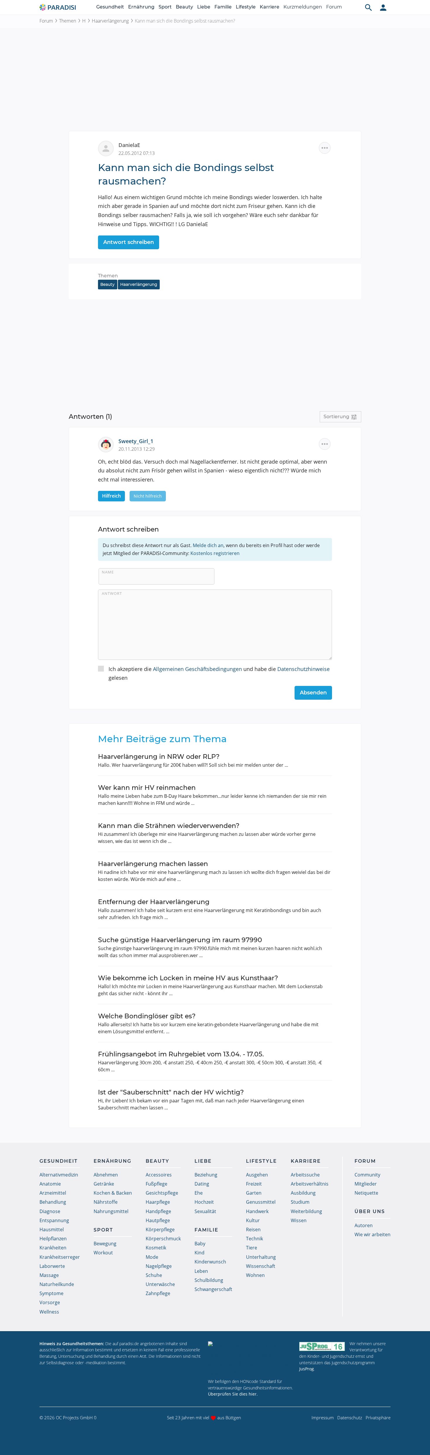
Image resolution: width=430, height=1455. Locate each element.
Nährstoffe (106, 1202)
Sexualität (205, 1211)
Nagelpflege (159, 1266)
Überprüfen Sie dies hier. (233, 1394)
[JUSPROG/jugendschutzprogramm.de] (322, 1346)
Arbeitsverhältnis (309, 1184)
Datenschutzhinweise (303, 668)
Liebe (203, 7)
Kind (199, 1252)
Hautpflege (158, 1220)
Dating (202, 1184)
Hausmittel (51, 1229)
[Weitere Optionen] (324, 148)
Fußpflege (156, 1184)
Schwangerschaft (213, 1289)
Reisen (253, 1229)
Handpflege (158, 1211)
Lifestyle (246, 7)
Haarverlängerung (110, 21)
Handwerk (257, 1211)
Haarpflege (158, 1202)
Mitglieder (366, 1184)
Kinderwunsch (210, 1261)
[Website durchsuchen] (368, 7)
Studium (300, 1202)
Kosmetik (156, 1247)
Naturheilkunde (56, 1284)
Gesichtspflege (162, 1193)
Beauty (184, 7)
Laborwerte (52, 1266)
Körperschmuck (163, 1238)
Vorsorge (49, 1302)
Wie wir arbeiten (373, 1234)
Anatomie (50, 1184)
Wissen (299, 1220)
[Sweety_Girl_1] (108, 443)
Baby (200, 1243)
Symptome (51, 1293)
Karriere (269, 7)
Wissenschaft (260, 1266)
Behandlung (52, 1202)
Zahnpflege (158, 1293)
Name (108, 572)
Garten (254, 1193)
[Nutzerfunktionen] (383, 7)
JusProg (306, 1369)
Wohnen (255, 1275)
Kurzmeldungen (302, 7)
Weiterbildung (306, 1211)
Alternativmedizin (58, 1174)
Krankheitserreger (59, 1257)
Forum (334, 7)
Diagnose (49, 1211)
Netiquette (366, 1193)
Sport (165, 7)
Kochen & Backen (113, 1193)
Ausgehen (257, 1174)
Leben (201, 1271)
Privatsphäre (378, 1417)
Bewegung (105, 1243)
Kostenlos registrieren (215, 553)
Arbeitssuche (305, 1174)
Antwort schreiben (128, 242)
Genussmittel (261, 1202)
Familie (223, 7)
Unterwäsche (160, 1284)
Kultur (253, 1220)
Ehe (199, 1193)
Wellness (49, 1312)
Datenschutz (349, 1417)
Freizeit (254, 1184)
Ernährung (141, 7)
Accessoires (159, 1174)
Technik (254, 1238)
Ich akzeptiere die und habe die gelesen (219, 673)
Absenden (313, 692)
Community (367, 1174)
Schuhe (154, 1275)
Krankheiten (52, 1247)
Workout (103, 1252)
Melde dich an (208, 545)
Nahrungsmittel (111, 1211)
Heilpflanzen (53, 1238)
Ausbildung (303, 1193)
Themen (67, 21)
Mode (152, 1257)
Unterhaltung (261, 1257)
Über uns (370, 1211)
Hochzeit (204, 1202)
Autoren (364, 1225)
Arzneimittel (52, 1193)
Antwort (112, 593)
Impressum (323, 1417)
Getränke (104, 1184)
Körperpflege (160, 1229)
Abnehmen (106, 1174)
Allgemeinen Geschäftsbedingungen (197, 668)
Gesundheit (110, 7)
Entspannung (54, 1220)
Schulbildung (209, 1280)
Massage (49, 1275)
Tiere (251, 1247)
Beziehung (206, 1174)
